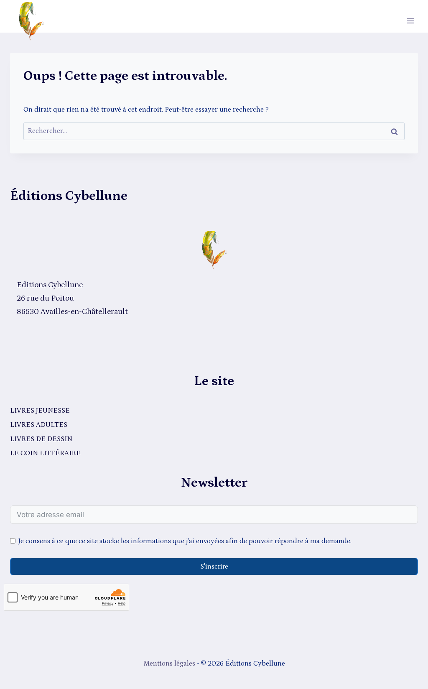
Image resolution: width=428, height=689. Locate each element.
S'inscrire (214, 566)
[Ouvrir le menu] (410, 20)
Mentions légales (169, 663)
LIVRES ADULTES (38, 425)
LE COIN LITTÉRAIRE (45, 453)
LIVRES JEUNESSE (40, 410)
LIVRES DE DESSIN (41, 439)
